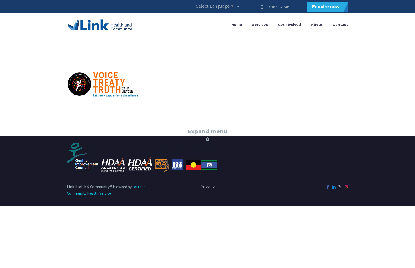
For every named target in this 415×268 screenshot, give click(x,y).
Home (236, 25)
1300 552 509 (279, 7)
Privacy (207, 187)
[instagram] (346, 187)
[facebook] (328, 187)
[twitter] (340, 187)
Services (260, 25)
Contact (340, 25)
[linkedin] (334, 187)
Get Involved (289, 25)
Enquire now (326, 6)
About (317, 25)
